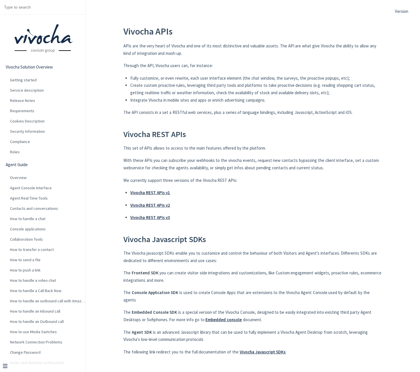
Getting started (23, 80)
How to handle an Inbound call (35, 311)
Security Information (27, 131)
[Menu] (40, 366)
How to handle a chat (27, 218)
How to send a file (25, 259)
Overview (18, 177)
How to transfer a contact (32, 249)
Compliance (20, 141)
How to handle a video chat (33, 280)
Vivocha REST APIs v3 (150, 217)
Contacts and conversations (34, 208)
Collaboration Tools (26, 239)
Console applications (28, 229)
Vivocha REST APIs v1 (150, 192)
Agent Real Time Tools (29, 198)
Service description (27, 90)
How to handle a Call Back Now (35, 290)
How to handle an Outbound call (37, 321)
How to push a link (25, 270)
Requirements (22, 110)
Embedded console (223, 319)
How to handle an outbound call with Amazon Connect (47, 300)
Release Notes (22, 100)
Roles (15, 151)
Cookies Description (27, 121)
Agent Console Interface (31, 187)
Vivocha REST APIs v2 (150, 205)
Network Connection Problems (36, 342)
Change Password (25, 352)
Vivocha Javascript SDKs (263, 352)
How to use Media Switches (33, 331)
